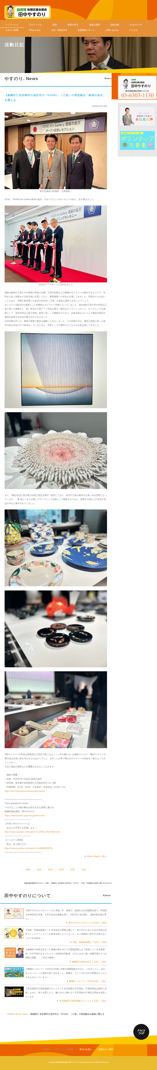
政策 (55, 24)
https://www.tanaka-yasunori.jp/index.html (25, 815)
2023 (61, 869)
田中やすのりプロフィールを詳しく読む (87, 922)
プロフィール (35, 24)
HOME (10, 1014)
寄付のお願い (85, 1049)
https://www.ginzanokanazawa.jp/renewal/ (25, 791)
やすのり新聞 (11, 30)
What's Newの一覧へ (97, 856)
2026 (27, 869)
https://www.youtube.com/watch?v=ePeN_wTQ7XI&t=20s (32, 832)
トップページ (11, 24)
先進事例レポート (86, 30)
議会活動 (115, 24)
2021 (83, 869)
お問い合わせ (111, 30)
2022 (72, 869)
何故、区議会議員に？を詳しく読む (90, 942)
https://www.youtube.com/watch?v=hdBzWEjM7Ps (29, 848)
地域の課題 (94, 24)
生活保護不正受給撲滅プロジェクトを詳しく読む (82, 1001)
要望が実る (73, 24)
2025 (39, 869)
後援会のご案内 (105, 1049)
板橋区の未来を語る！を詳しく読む (89, 961)
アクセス (133, 30)
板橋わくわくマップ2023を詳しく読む (87, 981)
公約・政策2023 (59, 30)
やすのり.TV (136, 24)
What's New (34, 30)
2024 (50, 869)
